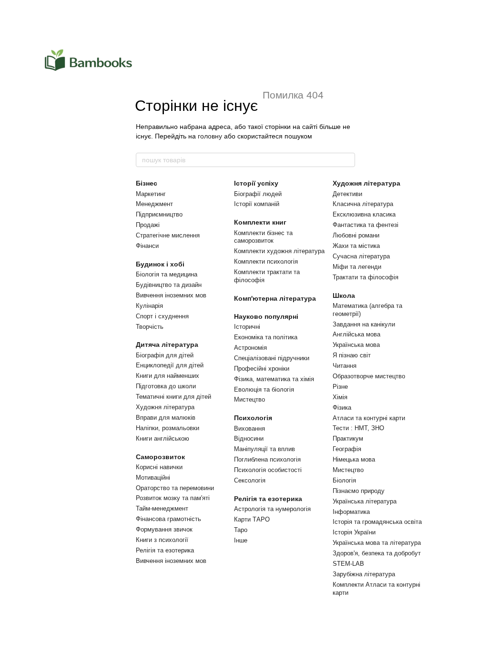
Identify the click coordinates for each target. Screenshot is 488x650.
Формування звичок (164, 529)
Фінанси (147, 245)
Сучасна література (361, 256)
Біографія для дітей (164, 355)
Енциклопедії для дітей (169, 365)
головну (210, 136)
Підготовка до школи (166, 386)
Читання (344, 365)
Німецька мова (354, 459)
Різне (340, 386)
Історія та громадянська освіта (377, 521)
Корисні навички (159, 467)
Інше (240, 540)
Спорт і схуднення (162, 316)
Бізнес (146, 183)
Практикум (348, 438)
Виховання (249, 428)
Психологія (253, 418)
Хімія (340, 397)
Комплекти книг (260, 222)
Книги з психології (162, 539)
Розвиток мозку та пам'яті (173, 498)
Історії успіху (256, 183)
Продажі (148, 224)
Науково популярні (266, 316)
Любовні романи (356, 235)
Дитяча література (167, 344)
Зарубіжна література (364, 574)
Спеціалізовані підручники (271, 358)
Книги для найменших (167, 375)
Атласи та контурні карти (369, 418)
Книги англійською (162, 438)
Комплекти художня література (279, 251)
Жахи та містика (356, 245)
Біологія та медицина (166, 274)
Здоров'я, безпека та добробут (377, 553)
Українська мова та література (377, 542)
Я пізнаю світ (352, 355)
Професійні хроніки (261, 368)
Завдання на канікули (364, 324)
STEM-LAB (348, 563)
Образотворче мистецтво (369, 376)
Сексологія (249, 480)
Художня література (165, 407)
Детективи (347, 193)
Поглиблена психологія (267, 459)
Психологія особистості (268, 469)
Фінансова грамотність (168, 518)
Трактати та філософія (365, 277)
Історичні (247, 326)
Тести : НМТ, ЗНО (358, 428)
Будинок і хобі (160, 264)
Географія (347, 449)
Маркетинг (151, 193)
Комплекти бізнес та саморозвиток (263, 237)
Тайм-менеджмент (162, 508)
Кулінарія (149, 305)
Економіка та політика (265, 337)
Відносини (249, 438)
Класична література (363, 203)
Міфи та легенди (357, 266)
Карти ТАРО (252, 519)
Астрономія (250, 347)
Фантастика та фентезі (365, 224)
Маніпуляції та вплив (264, 449)
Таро (240, 529)
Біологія (344, 480)
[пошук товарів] (347, 160)
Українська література (364, 501)
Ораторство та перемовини (175, 488)
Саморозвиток (160, 457)
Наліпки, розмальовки (167, 428)
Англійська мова (356, 334)
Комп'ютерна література (275, 298)
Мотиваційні (153, 477)
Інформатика (351, 511)
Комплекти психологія (266, 261)
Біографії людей (258, 193)
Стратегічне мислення (168, 235)
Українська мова (356, 344)
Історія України (354, 532)
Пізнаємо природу (359, 490)
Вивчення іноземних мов (171, 295)
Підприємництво (159, 214)
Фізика (342, 407)
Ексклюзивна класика (364, 214)
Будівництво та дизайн (169, 284)
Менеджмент (154, 203)
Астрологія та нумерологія (272, 508)
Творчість (149, 326)
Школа (344, 295)
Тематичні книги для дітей (173, 396)
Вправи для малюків (165, 417)
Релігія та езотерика (165, 550)
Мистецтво (249, 399)
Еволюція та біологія (264, 389)
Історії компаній (256, 203)
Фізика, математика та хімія (274, 379)
